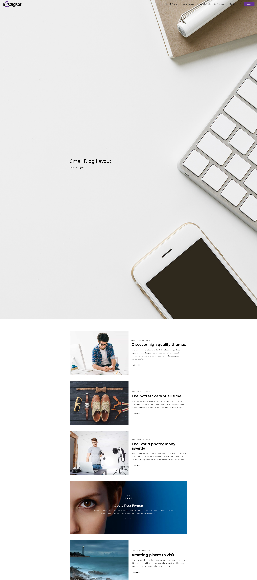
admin (133, 340)
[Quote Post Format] (128, 507)
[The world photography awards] (99, 453)
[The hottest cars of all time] (99, 403)
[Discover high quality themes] (99, 353)
